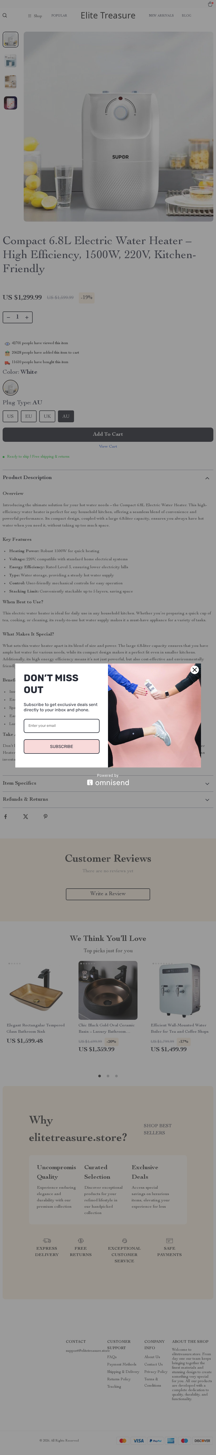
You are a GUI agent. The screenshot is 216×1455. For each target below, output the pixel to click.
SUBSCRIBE (61, 746)
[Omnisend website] (108, 779)
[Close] (194, 669)
